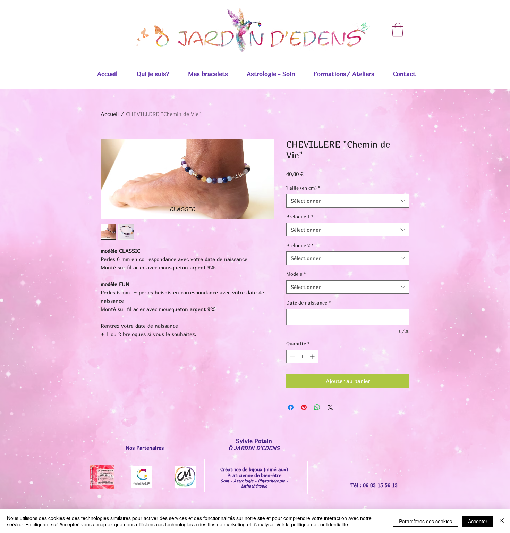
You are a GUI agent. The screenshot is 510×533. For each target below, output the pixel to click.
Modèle (296, 274)
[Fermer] (502, 521)
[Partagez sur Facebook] (291, 407)
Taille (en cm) (303, 188)
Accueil (110, 113)
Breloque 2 (299, 245)
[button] (397, 29)
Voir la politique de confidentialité (312, 524)
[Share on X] (330, 407)
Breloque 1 (299, 216)
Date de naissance (308, 303)
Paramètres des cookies (425, 521)
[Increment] (312, 356)
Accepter (477, 521)
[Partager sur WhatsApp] (317, 407)
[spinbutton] (302, 356)
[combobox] (347, 201)
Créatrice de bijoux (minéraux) (254, 469)
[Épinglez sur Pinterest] (304, 407)
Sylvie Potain (254, 440)
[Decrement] (291, 356)
